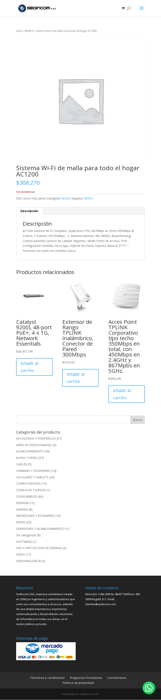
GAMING (22, 509)
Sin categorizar (26, 535)
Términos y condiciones (47, 678)
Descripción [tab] (29, 211)
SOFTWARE (24, 542)
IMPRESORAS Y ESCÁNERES (35, 516)
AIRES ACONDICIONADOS (34, 445)
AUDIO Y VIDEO (27, 458)
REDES (29, 31)
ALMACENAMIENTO (30, 451)
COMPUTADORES (28, 483)
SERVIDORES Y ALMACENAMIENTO (40, 529)
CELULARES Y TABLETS (32, 477)
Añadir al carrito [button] (29, 366)
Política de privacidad (78, 683)
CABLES (21, 464)
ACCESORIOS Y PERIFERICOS (36, 438)
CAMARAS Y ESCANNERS (33, 471)
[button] (149, 688)
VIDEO (20, 554)
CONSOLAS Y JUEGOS (31, 490)
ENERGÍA (22, 503)
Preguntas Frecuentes (86, 678)
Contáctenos (116, 678)
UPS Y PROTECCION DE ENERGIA (39, 548)
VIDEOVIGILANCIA (28, 561)
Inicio (19, 31)
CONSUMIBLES (26, 496)
